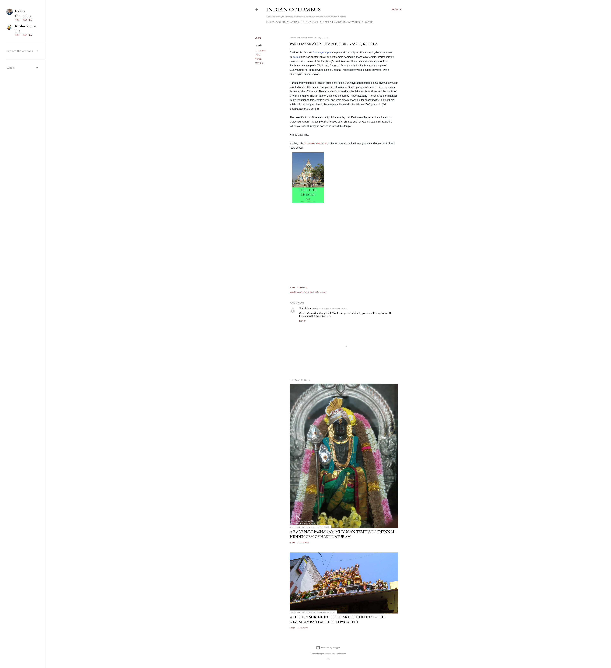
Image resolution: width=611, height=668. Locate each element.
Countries (283, 22)
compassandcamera (336, 653)
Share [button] (258, 37)
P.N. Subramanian (309, 308)
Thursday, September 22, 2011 (334, 308)
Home (270, 22)
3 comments (303, 542)
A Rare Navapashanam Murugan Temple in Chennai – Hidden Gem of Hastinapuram (343, 534)
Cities (295, 22)
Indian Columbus (293, 9)
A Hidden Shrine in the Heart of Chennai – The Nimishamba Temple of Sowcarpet (337, 619)
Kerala (258, 58)
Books (313, 22)
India (257, 54)
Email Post (302, 287)
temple (259, 62)
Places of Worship (333, 22)
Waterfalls (355, 22)
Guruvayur (260, 50)
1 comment (302, 628)
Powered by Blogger (330, 647)
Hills (304, 22)
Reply (302, 321)
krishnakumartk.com (316, 143)
